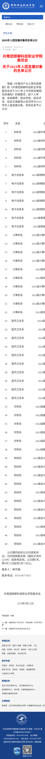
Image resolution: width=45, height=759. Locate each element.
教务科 (23, 649)
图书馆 (16, 689)
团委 (3, 653)
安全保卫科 (22, 653)
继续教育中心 (7, 689)
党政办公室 (6, 645)
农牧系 (4, 665)
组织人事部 (16, 645)
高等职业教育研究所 (10, 693)
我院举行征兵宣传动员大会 (19, 628)
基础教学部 (30, 669)
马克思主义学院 (8, 673)
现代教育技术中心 (26, 685)
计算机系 (29, 665)
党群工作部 (27, 645)
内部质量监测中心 (28, 689)
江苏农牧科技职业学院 (17, 705)
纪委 (3, 649)
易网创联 (37, 741)
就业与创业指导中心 (10, 685)
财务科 (9, 649)
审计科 (16, 649)
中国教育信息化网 (34, 705)
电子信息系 (20, 665)
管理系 (22, 669)
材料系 (11, 665)
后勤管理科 (11, 653)
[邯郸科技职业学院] (19, 6)
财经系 (15, 669)
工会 (35, 645)
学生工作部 (32, 649)
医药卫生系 (6, 669)
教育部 (4, 705)
